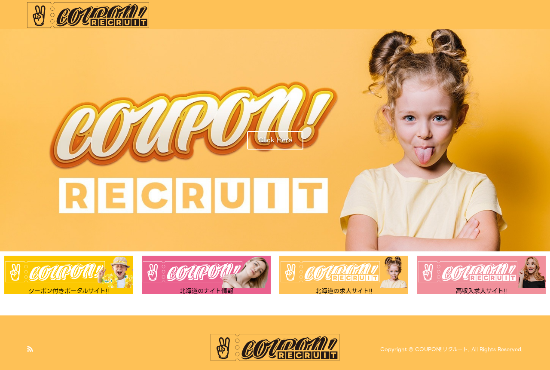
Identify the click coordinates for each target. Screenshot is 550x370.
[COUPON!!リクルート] (88, 14)
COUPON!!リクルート (441, 350)
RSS (30, 349)
